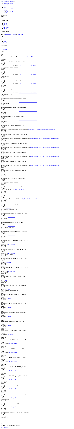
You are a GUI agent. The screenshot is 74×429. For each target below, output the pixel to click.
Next (7, 417)
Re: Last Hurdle (11, 217)
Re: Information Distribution (20, 189)
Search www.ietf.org (8, 3)
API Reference (13, 8)
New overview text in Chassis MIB (25, 56)
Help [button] (4, 7)
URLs (8, 427)
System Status (20, 34)
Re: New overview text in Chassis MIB (28, 65)
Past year (5, 28)
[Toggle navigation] (14, 1)
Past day (5, 24)
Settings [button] (5, 10)
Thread (5, 42)
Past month (6, 27)
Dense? (5, 280)
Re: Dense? (8, 289)
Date (4, 41)
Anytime (5, 23)
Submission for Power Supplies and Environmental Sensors (41, 129)
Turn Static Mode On (11, 11)
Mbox (2, 427)
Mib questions (10, 334)
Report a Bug (8, 34)
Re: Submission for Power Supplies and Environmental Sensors (44, 138)
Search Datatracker (7, 5)
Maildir (5, 427)
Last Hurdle (8, 208)
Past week (5, 25)
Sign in (5, 12)
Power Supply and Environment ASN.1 (28, 198)
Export (5, 49)
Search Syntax (6, 8)
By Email (14, 34)
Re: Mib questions (13, 343)
